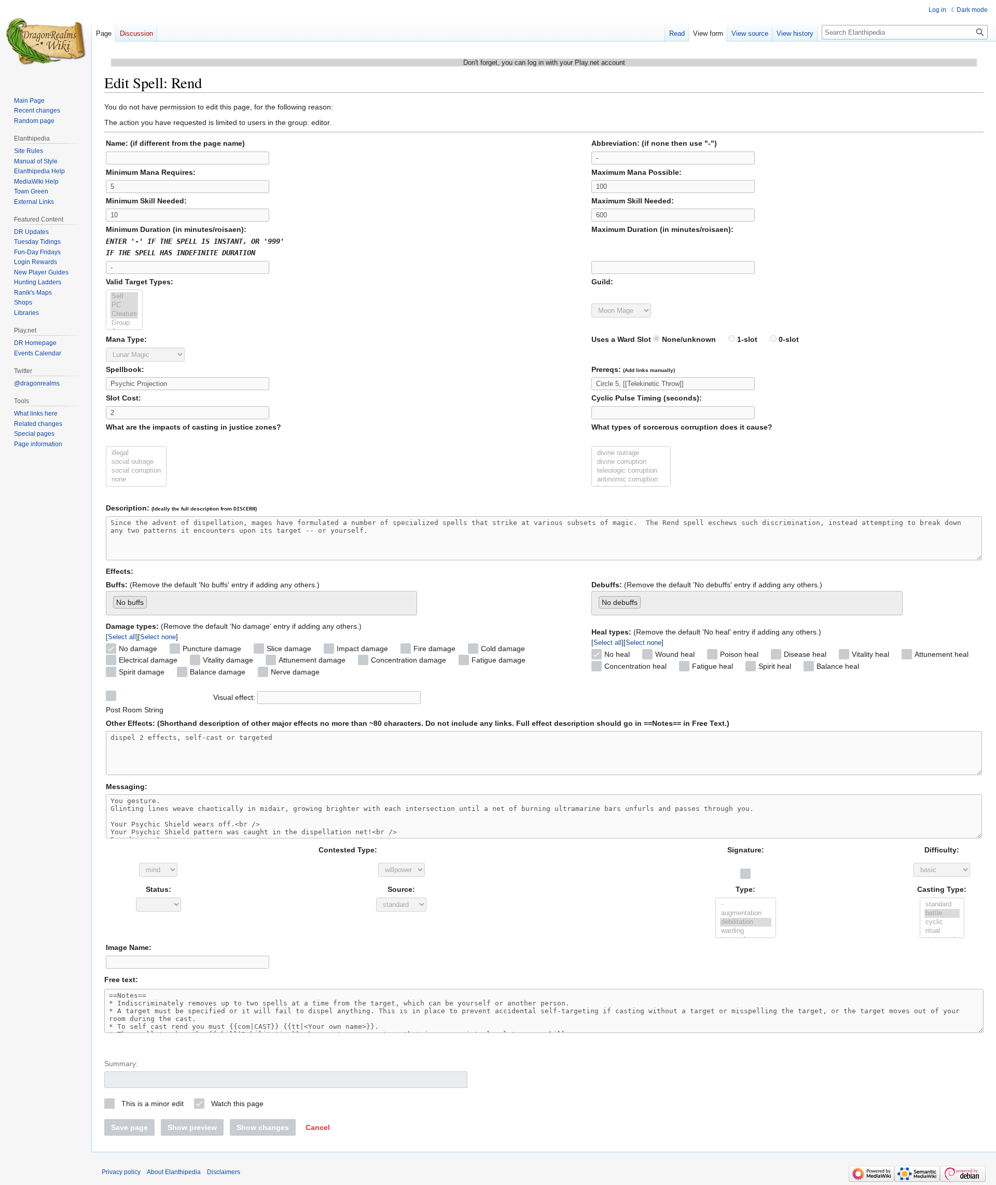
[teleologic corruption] (631, 470)
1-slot (746, 339)
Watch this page (237, 1103)
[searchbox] (152, 600)
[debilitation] (745, 922)
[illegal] (136, 453)
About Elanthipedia (174, 1172)
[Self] (124, 296)
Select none (158, 637)
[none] (136, 479)
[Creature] (124, 314)
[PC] (124, 305)
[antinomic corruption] (631, 479)
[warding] (745, 931)
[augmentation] (745, 913)
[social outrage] (136, 462)
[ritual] (942, 931)
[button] (318, 1127)
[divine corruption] (631, 462)
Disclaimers (223, 1172)
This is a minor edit (152, 1103)
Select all (122, 637)
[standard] (942, 904)
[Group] (124, 323)
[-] (745, 904)
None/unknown (688, 339)
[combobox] (261, 603)
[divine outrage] (631, 453)
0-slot (788, 339)
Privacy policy (121, 1172)
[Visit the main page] (45, 41)
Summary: (121, 1063)
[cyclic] (942, 922)
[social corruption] (136, 470)
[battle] (942, 913)
